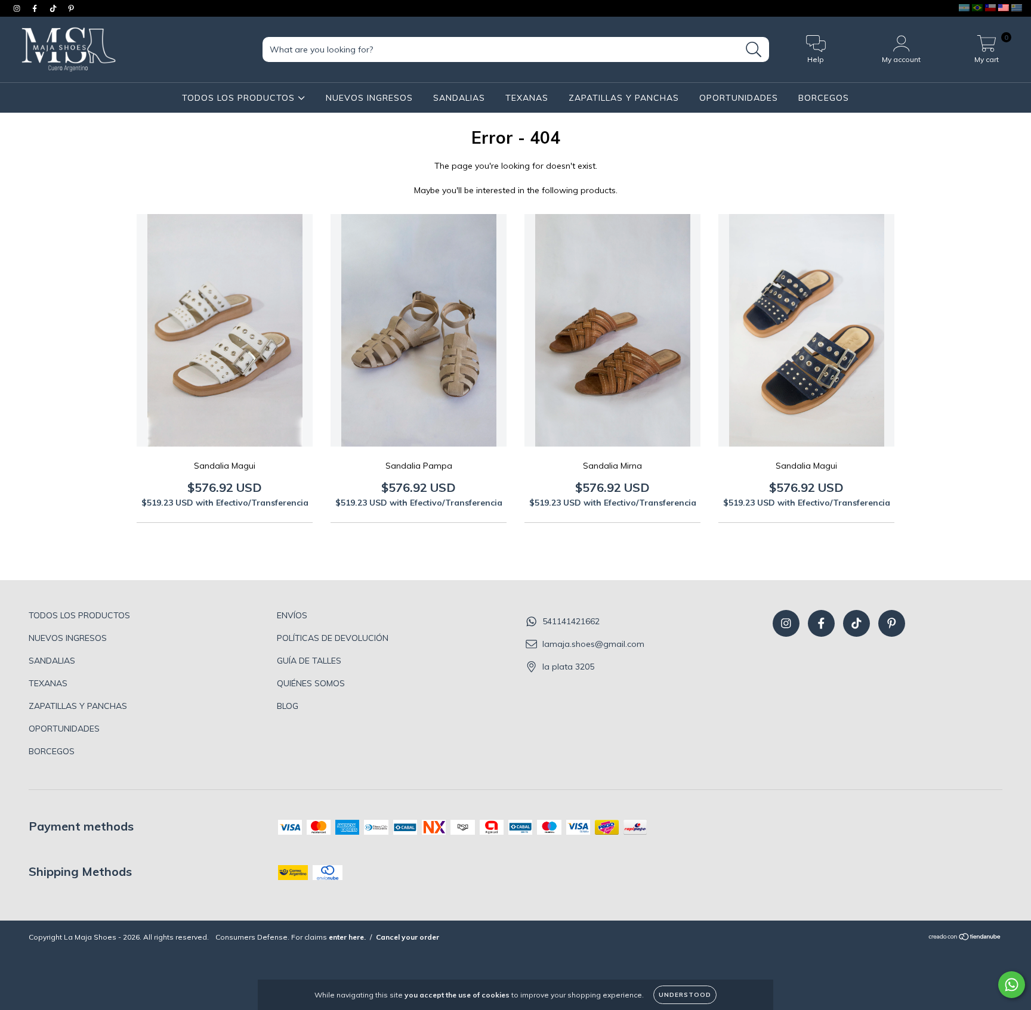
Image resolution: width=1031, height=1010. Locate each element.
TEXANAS (526, 97)
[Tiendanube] (965, 938)
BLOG (287, 706)
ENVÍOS (292, 615)
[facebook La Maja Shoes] (36, 8)
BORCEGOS (823, 97)
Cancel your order (407, 936)
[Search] (754, 50)
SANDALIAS (459, 97)
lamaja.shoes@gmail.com (593, 644)
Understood (685, 995)
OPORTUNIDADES (738, 97)
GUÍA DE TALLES (309, 660)
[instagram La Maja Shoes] (18, 8)
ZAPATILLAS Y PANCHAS (624, 97)
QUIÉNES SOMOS (311, 683)
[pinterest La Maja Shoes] (71, 8)
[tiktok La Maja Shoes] (54, 8)
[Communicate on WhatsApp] (1011, 984)
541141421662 (571, 621)
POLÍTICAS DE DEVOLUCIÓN (332, 638)
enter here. (347, 936)
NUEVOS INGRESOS (369, 97)
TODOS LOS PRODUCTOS (240, 97)
